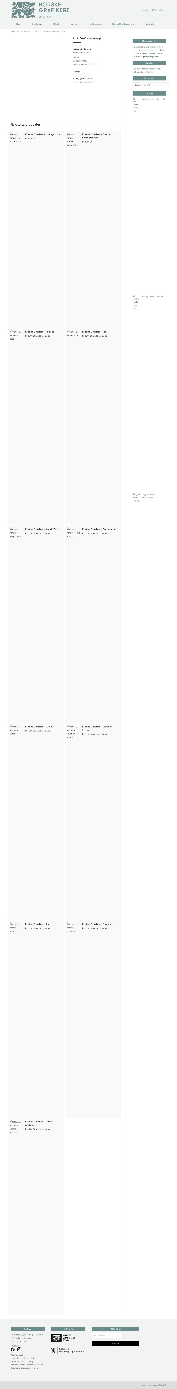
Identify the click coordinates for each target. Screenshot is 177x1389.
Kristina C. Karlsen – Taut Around (99, 529)
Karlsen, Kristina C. (87, 82)
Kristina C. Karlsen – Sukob (38, 726)
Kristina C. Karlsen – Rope (38, 924)
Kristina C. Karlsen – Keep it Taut (41, 529)
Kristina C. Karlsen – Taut (95, 331)
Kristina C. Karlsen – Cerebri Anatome (39, 1123)
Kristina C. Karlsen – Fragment (97, 924)
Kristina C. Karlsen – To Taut (39, 331)
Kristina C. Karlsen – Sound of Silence (97, 728)
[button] (82, 78)
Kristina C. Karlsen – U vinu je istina (42, 134)
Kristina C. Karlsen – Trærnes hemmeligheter (96, 136)
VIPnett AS (162, 1385)
